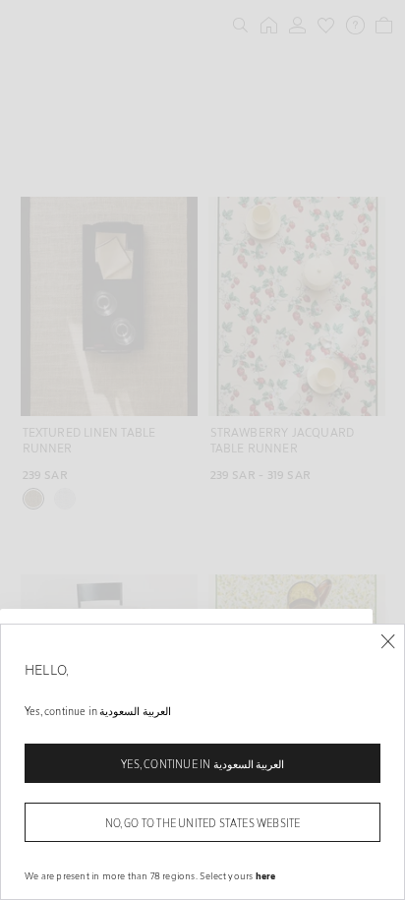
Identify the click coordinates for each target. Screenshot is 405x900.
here (266, 875)
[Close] (387, 641)
